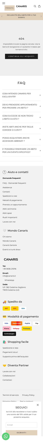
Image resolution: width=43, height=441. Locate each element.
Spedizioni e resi (10, 196)
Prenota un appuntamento (15, 204)
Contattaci (7, 380)
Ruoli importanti (10, 217)
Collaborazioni (9, 376)
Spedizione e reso (10, 348)
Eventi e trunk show (11, 249)
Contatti (6, 192)
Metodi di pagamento (12, 200)
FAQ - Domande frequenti (14, 183)
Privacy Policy (28, 395)
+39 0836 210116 (9, 269)
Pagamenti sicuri (10, 352)
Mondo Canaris (9, 241)
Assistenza (7, 187)
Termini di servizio (11, 395)
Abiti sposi (7, 213)
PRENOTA (9, 8)
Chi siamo (7, 237)
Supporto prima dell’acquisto (15, 356)
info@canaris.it (9, 276)
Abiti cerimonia (9, 209)
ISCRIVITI (21, 433)
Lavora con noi (9, 222)
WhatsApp (9, 280)
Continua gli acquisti (21, 56)
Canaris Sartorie (10, 245)
